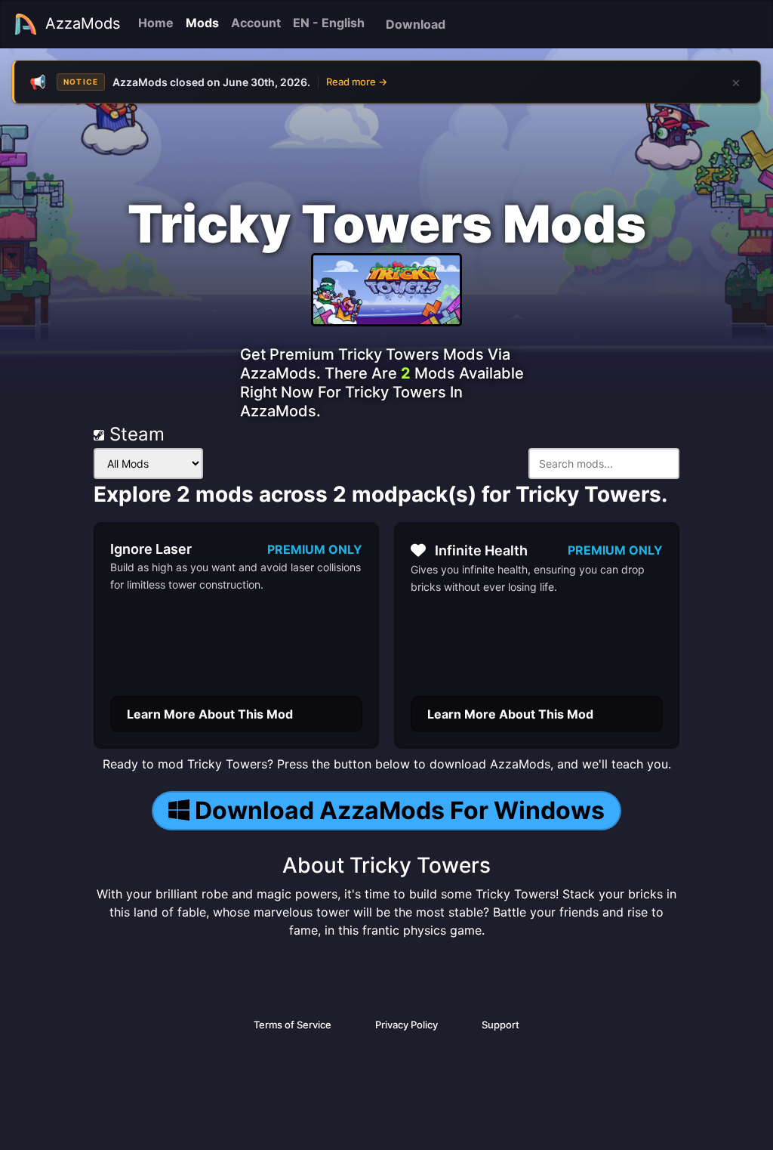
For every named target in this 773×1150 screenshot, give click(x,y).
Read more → (356, 82)
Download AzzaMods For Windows (400, 810)
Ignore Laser (151, 549)
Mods (202, 22)
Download (415, 24)
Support (500, 1025)
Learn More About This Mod (210, 714)
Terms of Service (292, 1025)
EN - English (329, 22)
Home (156, 22)
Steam (134, 434)
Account (256, 22)
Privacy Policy (406, 1025)
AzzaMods (82, 23)
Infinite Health (481, 550)
